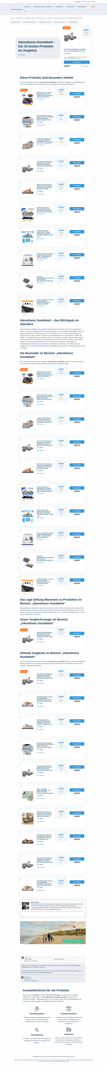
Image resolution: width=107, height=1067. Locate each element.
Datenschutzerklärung (54, 1056)
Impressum (45, 1056)
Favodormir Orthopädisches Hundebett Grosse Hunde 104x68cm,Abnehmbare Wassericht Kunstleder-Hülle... (75, 50)
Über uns (63, 1056)
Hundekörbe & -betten (41, 18)
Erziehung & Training (39, 6)
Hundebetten (50, 18)
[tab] (31, 220)
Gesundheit (49, 6)
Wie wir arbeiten (71, 1056)
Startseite (12, 18)
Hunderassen (70, 6)
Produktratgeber (82, 6)
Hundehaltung (59, 6)
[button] (25, 11)
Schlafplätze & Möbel (29, 18)
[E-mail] (23, 914)
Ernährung (27, 6)
